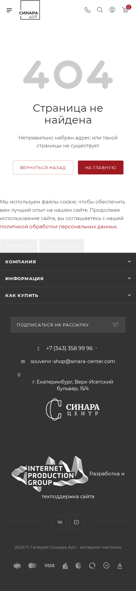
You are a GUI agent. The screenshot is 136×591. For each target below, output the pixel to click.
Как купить (21, 295)
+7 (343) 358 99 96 (69, 348)
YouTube (76, 522)
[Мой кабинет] (112, 10)
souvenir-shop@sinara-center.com (73, 361)
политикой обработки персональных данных (58, 226)
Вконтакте (59, 522)
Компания (20, 261)
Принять (18, 245)
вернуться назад (43, 167)
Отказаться (61, 245)
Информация (24, 278)
